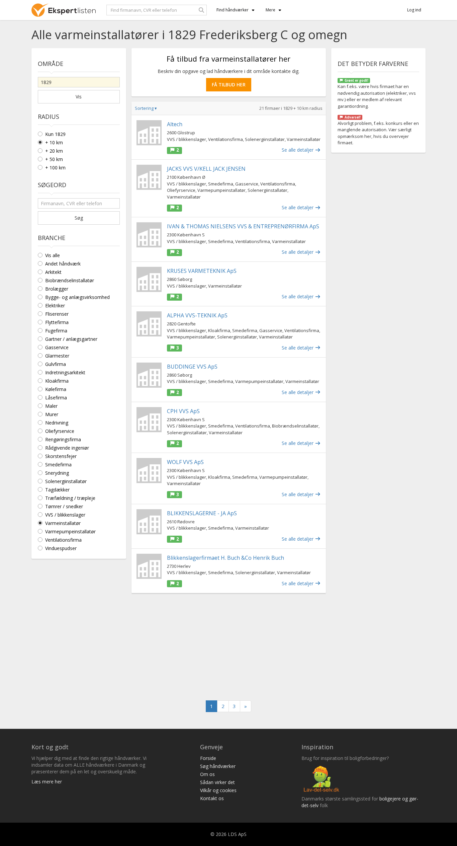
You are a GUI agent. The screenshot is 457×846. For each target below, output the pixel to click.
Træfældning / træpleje (70, 498)
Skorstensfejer (61, 456)
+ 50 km (54, 159)
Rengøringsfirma (63, 439)
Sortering (146, 108)
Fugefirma (56, 330)
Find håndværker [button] (232, 10)
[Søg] (201, 10)
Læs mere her (46, 781)
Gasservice (57, 347)
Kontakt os (212, 798)
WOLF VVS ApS (185, 462)
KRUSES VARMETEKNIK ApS (202, 271)
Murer (51, 414)
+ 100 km (55, 167)
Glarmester (57, 356)
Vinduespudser (61, 548)
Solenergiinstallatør (66, 481)
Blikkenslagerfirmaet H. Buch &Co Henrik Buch (225, 557)
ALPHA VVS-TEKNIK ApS (197, 315)
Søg (79, 218)
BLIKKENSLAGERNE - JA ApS (202, 513)
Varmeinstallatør (63, 523)
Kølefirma (55, 389)
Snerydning (57, 473)
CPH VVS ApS (183, 411)
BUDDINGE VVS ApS (192, 366)
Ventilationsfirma (63, 540)
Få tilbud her (229, 84)
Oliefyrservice (59, 431)
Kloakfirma (57, 381)
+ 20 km (54, 151)
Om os (207, 774)
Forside (208, 758)
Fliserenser (57, 314)
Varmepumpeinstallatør (70, 531)
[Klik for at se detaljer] (149, 132)
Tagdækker (57, 489)
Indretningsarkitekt (65, 372)
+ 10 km (54, 142)
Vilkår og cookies (218, 790)
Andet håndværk (63, 263)
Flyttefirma (57, 322)
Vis (79, 96)
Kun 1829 (55, 134)
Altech (174, 124)
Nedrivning (56, 422)
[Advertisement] (228, 647)
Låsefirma (56, 397)
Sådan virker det (217, 782)
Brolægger (56, 289)
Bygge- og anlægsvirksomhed (77, 297)
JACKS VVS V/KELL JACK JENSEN (206, 168)
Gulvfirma (55, 364)
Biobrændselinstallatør (69, 280)
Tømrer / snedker (64, 506)
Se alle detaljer (298, 150)
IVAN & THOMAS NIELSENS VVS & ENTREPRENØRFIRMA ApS (243, 226)
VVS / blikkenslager (65, 515)
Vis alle (52, 255)
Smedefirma (58, 464)
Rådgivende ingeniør (67, 448)
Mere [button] (270, 10)
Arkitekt (53, 272)
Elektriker (55, 305)
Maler (51, 406)
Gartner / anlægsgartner (71, 339)
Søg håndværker (218, 766)
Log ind (414, 10)
